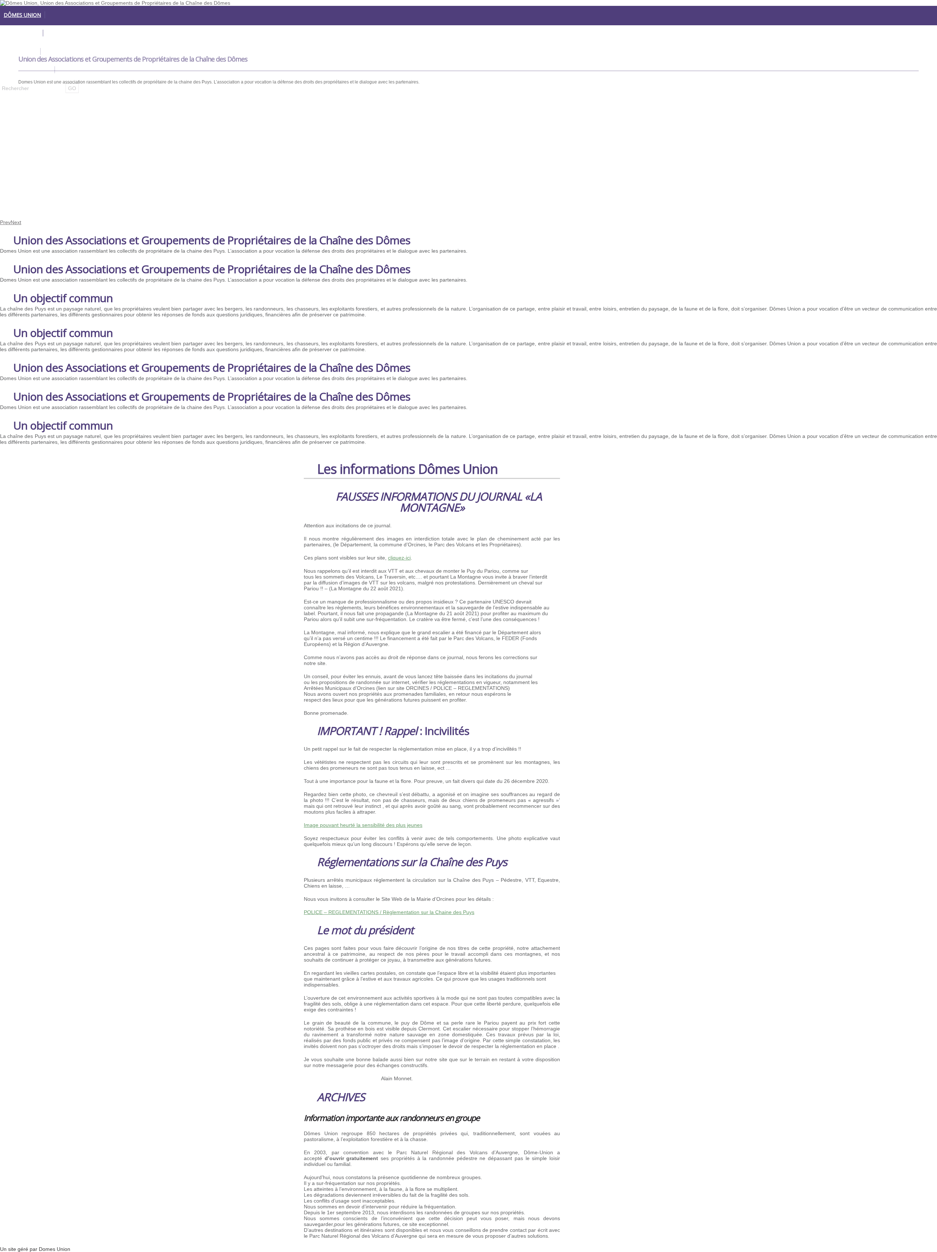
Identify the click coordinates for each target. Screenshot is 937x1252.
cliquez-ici (399, 558)
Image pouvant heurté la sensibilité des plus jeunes (363, 825)
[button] (310, 1082)
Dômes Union (22, 14)
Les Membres (21, 33)
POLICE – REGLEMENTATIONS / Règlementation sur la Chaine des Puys (389, 912)
